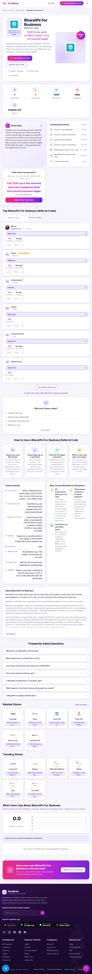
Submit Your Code (16, 64)
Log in (7, 838)
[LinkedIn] (20, 932)
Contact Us (51, 947)
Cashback (6, 947)
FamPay (28, 947)
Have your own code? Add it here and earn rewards (47, 393)
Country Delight (31, 950)
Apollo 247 (29, 957)
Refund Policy (74, 954)
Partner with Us (53, 954)
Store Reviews (74, 947)
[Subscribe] (43, 913)
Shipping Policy (75, 957)
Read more (11, 634)
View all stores (81, 705)
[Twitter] (4, 932)
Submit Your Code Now (24, 200)
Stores (11, 10)
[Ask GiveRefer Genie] (86, 968)
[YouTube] (25, 932)
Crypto (4, 954)
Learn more (45, 430)
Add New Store (53, 950)
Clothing (5, 950)
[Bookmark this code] (23, 245)
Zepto (27, 944)
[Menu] (87, 3)
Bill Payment (20, 10)
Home (5, 10)
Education (6, 957)
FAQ (70, 950)
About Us (50, 944)
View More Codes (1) (46, 387)
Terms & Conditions (54, 969)
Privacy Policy (39, 969)
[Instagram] (9, 932)
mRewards (29, 960)
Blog (71, 944)
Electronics (6, 960)
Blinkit (27, 954)
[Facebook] (15, 932)
